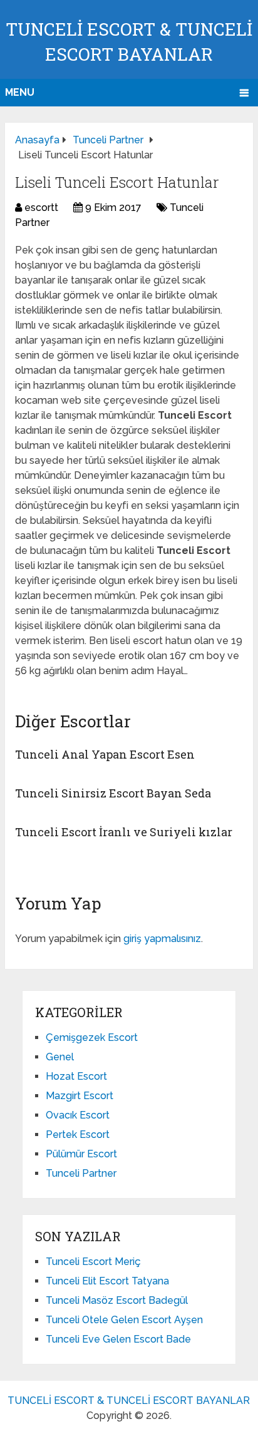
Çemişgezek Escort (92, 1037)
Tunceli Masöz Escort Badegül (117, 1300)
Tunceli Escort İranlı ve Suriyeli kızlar (123, 831)
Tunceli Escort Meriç (93, 1262)
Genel (60, 1057)
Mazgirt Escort (79, 1096)
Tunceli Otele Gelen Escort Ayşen (124, 1320)
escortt (41, 207)
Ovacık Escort (78, 1115)
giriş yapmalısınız (162, 939)
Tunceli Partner (81, 1173)
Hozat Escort (76, 1076)
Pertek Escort (78, 1134)
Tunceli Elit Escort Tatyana (107, 1281)
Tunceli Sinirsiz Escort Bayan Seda (113, 793)
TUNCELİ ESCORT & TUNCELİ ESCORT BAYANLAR (129, 1400)
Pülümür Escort (81, 1154)
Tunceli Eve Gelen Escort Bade (118, 1339)
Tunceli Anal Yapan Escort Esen (105, 754)
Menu (19, 92)
